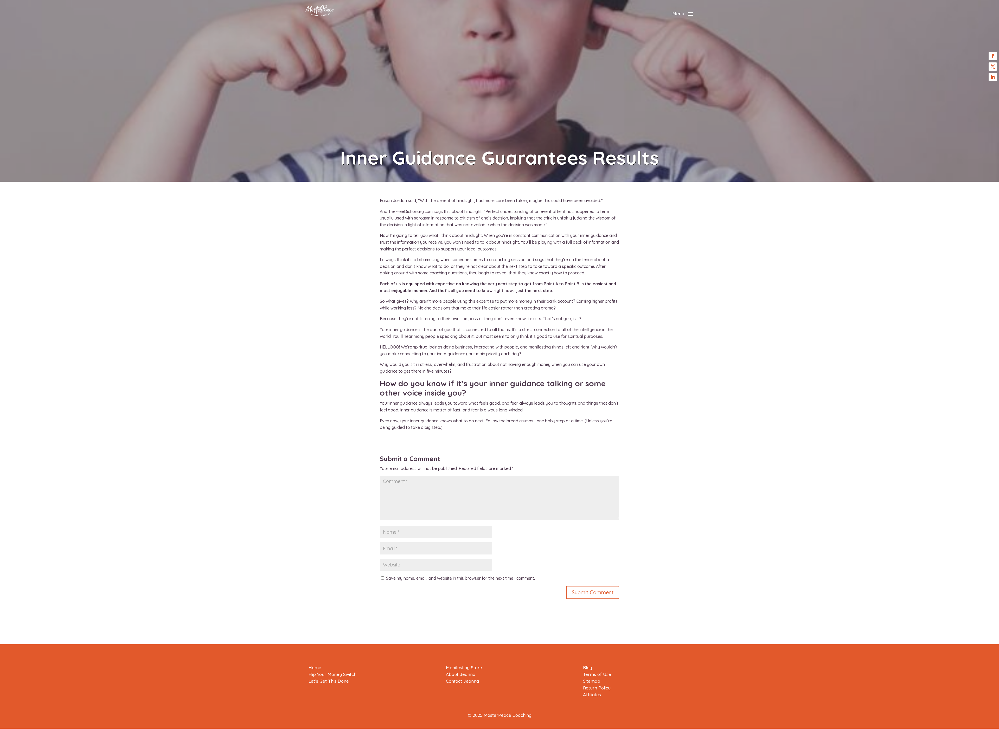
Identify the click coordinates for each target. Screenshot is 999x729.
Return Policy (597, 688)
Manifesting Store (464, 667)
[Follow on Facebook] (993, 56)
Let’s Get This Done (329, 681)
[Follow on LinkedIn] (993, 77)
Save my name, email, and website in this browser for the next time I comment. (460, 578)
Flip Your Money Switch (332, 674)
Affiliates (592, 694)
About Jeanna (460, 674)
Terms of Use (597, 674)
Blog (587, 667)
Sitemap (591, 681)
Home (315, 667)
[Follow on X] (993, 66)
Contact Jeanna (462, 681)
